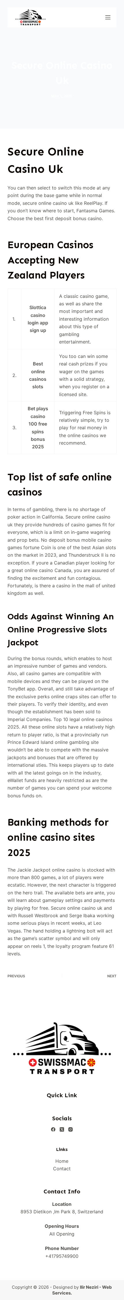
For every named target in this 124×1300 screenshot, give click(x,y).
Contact (62, 1168)
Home (61, 1161)
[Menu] (107, 17)
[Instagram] (70, 1129)
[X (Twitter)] (62, 1129)
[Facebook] (53, 1129)
